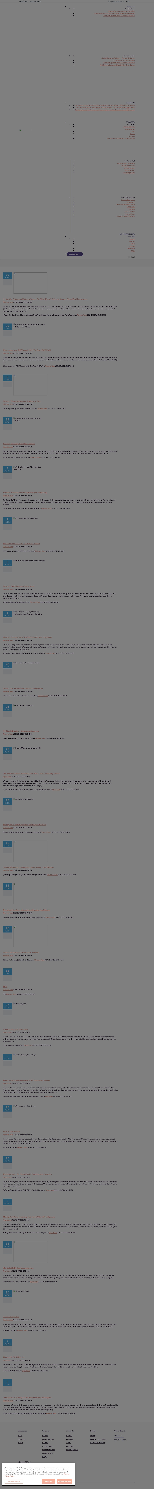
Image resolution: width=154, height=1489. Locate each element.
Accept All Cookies (64, 1481)
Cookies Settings (14, 1481)
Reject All (48, 1481)
